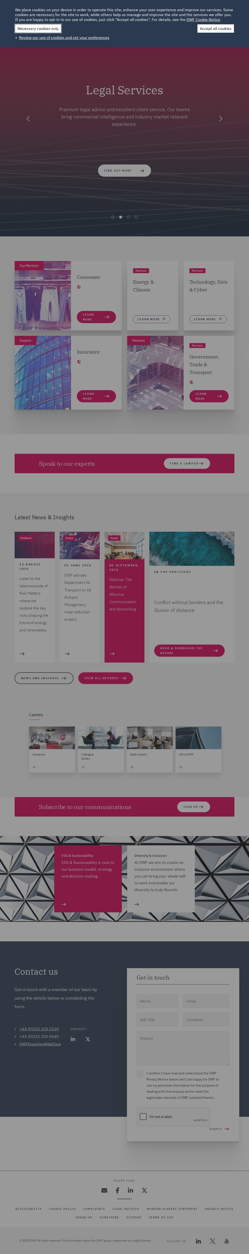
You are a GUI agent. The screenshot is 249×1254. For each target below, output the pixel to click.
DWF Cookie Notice (203, 19)
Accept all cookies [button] (215, 28)
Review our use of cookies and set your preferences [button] (64, 37)
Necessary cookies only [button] (38, 28)
